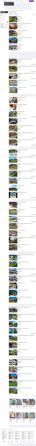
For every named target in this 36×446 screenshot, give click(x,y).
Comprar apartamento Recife (30, 438)
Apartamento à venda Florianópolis (17, 432)
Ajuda (2, 441)
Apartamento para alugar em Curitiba (24, 432)
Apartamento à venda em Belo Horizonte (11, 432)
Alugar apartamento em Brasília (4, 432)
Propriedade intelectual (17, 441)
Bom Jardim (22, 10)
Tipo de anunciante (2, 23)
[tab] (4, 429)
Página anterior (10, 395)
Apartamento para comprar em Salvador (31, 432)
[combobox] (11, 1)
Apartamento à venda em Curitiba (11, 433)
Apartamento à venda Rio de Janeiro (17, 435)
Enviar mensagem (33, 64)
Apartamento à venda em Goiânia (11, 437)
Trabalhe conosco (24, 441)
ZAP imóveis (30, 441)
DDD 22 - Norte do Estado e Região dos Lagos (16, 10)
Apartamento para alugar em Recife (24, 435)
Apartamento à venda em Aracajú (30, 433)
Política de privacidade (12, 441)
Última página (34, 395)
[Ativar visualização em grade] (35, 14)
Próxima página (26, 395)
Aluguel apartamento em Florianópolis (4, 435)
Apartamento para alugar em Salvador (24, 437)
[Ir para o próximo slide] (35, 404)
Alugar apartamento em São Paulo (4, 433)
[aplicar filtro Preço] (7, 22)
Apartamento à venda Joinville (17, 433)
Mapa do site (21, 441)
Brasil (9, 10)
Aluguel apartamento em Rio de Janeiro (4, 437)
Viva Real (32, 441)
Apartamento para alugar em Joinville (24, 438)
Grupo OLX (27, 441)
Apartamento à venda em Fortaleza (11, 435)
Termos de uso (9, 441)
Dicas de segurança (5, 441)
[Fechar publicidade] (9, 442)
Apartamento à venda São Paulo (18, 437)
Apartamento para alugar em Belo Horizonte (17, 438)
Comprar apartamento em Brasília (31, 437)
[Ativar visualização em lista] (33, 14)
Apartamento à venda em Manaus (30, 435)
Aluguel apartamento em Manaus (4, 438)
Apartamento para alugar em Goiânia (24, 433)
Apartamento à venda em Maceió (11, 438)
